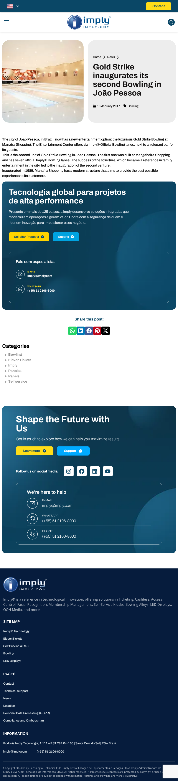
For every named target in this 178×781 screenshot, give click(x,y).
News (111, 57)
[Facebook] (82, 471)
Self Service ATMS (15, 646)
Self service (17, 381)
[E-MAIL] (32, 503)
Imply (12, 365)
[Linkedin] (95, 471)
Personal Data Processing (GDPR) (26, 713)
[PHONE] (32, 534)
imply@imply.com (57, 505)
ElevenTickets (19, 360)
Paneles (14, 371)
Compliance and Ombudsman (23, 720)
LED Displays (12, 660)
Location (9, 705)
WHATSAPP (50, 515)
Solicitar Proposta (26, 236)
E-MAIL (47, 500)
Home (97, 57)
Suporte (63, 236)
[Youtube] (108, 471)
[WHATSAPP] (32, 518)
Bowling (133, 106)
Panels (14, 376)
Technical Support (15, 691)
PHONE (47, 531)
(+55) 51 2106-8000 (59, 521)
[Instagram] (69, 471)
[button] (72, 331)
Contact (8, 683)
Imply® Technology (16, 631)
